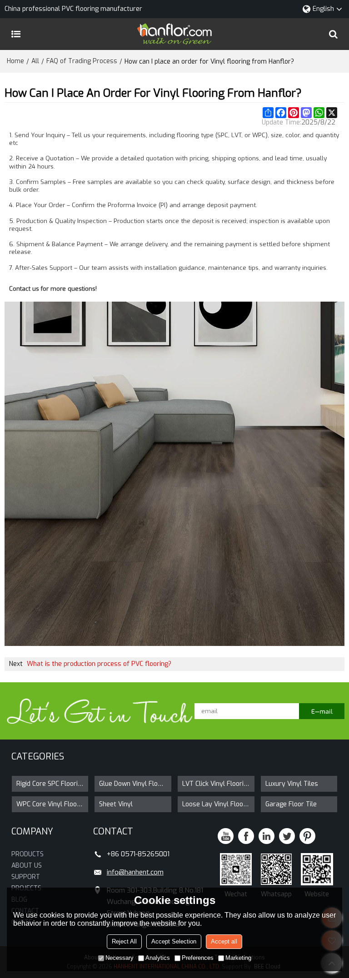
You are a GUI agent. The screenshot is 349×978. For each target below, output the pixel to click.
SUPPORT (25, 877)
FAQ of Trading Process (81, 61)
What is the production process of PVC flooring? (99, 664)
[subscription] (321, 711)
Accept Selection (173, 941)
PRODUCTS (27, 854)
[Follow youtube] (226, 836)
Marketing (238, 957)
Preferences (198, 957)
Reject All (124, 941)
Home (15, 61)
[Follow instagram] (307, 836)
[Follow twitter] (287, 836)
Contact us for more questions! (53, 289)
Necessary (119, 957)
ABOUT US (26, 865)
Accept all (224, 941)
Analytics (157, 957)
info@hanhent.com (135, 872)
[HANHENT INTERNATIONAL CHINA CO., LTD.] (174, 34)
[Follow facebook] (246, 836)
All (35, 61)
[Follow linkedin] (266, 836)
